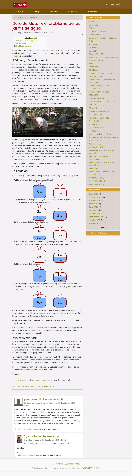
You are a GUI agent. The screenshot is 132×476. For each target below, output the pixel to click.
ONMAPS (93, 108)
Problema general (23, 46)
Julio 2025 (93, 204)
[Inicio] (20, 4)
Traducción (93, 131)
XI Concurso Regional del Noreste (103, 137)
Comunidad (92, 12)
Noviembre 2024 (96, 213)
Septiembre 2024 (96, 217)
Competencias (95, 35)
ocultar (33, 38)
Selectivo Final (95, 121)
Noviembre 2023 (96, 223)
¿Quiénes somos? (72, 464)
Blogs (22, 17)
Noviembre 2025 (96, 200)
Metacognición (95, 76)
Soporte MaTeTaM (96, 127)
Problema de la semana (99, 111)
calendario (93, 25)
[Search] (107, 5)
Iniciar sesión (115, 5)
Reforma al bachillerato (99, 118)
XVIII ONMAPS (95, 144)
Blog (37, 12)
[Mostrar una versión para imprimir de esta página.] (82, 35)
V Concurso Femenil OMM (100, 134)
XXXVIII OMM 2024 (97, 184)
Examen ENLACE (96, 54)
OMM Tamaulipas (96, 98)
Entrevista (93, 47)
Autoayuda (93, 21)
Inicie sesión (34, 380)
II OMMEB (93, 70)
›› (112, 227)
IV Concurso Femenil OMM (100, 73)
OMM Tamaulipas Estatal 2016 (102, 101)
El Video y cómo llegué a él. (27, 41)
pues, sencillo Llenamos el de (43, 399)
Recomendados (28, 386)
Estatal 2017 (94, 51)
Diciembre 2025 (96, 197)
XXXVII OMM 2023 (97, 181)
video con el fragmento (44, 50)
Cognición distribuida (98, 31)
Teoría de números (46, 386)
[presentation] (38, 344)
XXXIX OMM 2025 (96, 178)
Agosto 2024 (94, 220)
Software (93, 124)
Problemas (53, 12)
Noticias (21, 12)
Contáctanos (57, 464)
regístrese (45, 380)
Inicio (16, 17)
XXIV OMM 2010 (96, 147)
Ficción (16, 386)
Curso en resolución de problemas (103, 38)
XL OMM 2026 (95, 140)
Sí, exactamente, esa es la (41, 436)
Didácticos (93, 41)
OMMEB (92, 105)
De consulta (72, 12)
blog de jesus (31, 17)
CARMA (92, 28)
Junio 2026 (93, 194)
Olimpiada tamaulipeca (99, 92)
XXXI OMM (93, 168)
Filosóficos (93, 67)
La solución (21, 43)
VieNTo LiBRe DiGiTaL (91, 468)
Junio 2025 (93, 207)
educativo (93, 44)
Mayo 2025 (94, 210)
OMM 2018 (93, 95)
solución (16, 56)
